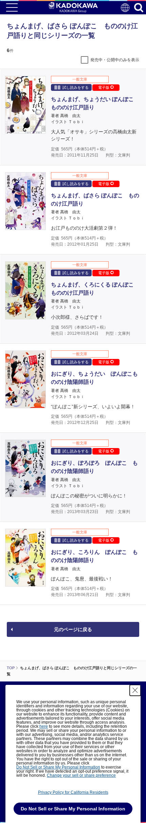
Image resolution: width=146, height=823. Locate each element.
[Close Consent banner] (135, 690)
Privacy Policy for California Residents (73, 792)
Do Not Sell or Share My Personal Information (58, 767)
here (43, 726)
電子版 (104, 87)
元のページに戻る (73, 629)
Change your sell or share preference (81, 775)
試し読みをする (75, 87)
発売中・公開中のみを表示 (114, 59)
